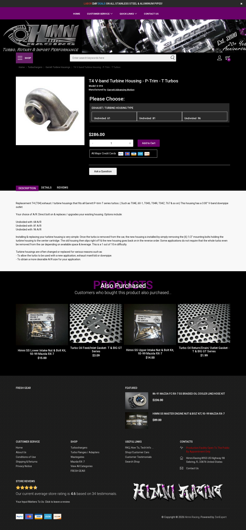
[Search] (172, 58)
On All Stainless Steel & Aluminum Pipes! (123, 3)
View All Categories (82, 466)
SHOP (27, 58)
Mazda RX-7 (78, 461)
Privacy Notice (24, 466)
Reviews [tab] (62, 187)
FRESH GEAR (78, 470)
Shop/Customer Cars (137, 452)
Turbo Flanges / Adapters (85, 452)
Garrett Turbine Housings (58, 67)
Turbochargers (35, 67)
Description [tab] (27, 188)
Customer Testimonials (138, 457)
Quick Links (127, 13)
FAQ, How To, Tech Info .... (139, 447)
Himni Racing (192, 517)
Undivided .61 (102, 118)
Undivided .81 (147, 118)
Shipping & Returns (26, 461)
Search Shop (132, 461)
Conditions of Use (26, 457)
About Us (21, 452)
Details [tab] (46, 187)
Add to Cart (148, 143)
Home (76, 13)
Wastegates (77, 457)
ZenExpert (221, 517)
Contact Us (151, 13)
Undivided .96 (192, 118)
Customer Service (98, 13)
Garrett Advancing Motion (120, 89)
